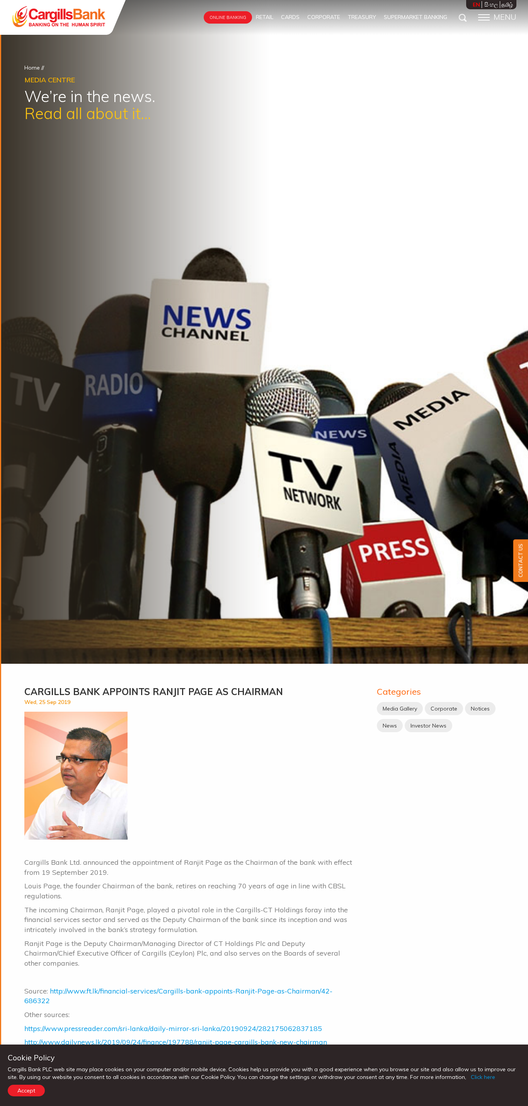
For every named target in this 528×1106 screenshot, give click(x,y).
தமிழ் (507, 4)
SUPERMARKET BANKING (415, 17)
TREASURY (362, 17)
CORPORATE (323, 17)
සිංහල (491, 4)
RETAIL (264, 17)
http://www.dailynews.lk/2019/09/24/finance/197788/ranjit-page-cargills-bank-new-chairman (175, 1042)
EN (476, 4)
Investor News (428, 725)
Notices (480, 708)
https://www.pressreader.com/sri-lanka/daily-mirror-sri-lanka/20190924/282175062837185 (173, 1028)
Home (32, 67)
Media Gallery (400, 708)
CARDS (290, 17)
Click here (483, 1077)
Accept (26, 1090)
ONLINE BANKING (227, 17)
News (390, 725)
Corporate (444, 708)
